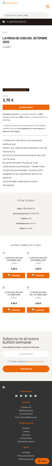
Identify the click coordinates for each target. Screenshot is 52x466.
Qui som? (26, 428)
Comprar (15, 275)
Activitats (26, 435)
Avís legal (26, 452)
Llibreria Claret (26, 438)
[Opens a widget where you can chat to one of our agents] (42, 461)
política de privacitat (35, 361)
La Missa (26, 431)
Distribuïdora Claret (26, 441)
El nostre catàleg (16, 22)
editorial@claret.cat (29, 417)
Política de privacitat (26, 456)
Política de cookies (26, 459)
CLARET (7, 46)
